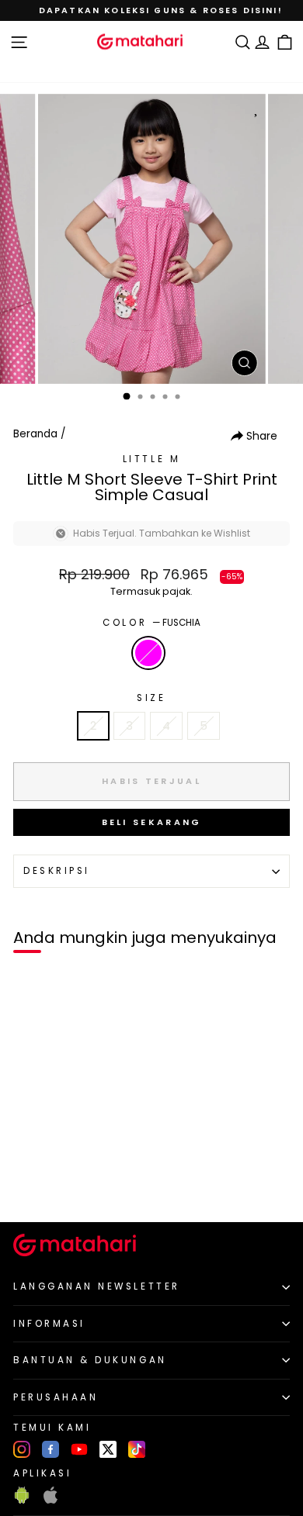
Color (151, 622)
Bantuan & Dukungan (90, 1360)
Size (151, 698)
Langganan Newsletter (96, 1286)
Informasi (49, 1323)
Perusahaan (55, 1397)
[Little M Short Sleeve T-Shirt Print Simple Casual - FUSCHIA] (30, 1184)
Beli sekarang (152, 822)
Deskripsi (56, 871)
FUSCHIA (148, 652)
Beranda (35, 433)
